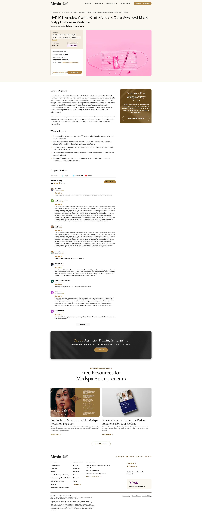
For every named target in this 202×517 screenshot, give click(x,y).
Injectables (53, 468)
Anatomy (53, 484)
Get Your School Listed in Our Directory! (135, 473)
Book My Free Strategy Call (136, 118)
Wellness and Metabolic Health (70, 62)
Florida (75, 475)
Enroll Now (74, 72)
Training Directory (55, 12)
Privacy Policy (126, 496)
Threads (53, 471)
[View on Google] (52, 189)
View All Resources (101, 444)
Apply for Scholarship (59, 72)
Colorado (76, 471)
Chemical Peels (55, 465)
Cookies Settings (147, 496)
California (76, 468)
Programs (88, 3)
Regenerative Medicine (57, 481)
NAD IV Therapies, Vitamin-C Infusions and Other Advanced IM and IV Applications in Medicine (101, 12)
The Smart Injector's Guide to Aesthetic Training (98, 466)
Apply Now (101, 349)
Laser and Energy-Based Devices (60, 478)
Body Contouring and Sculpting (59, 475)
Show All (54, 40)
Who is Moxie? (125, 3)
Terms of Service (136, 496)
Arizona (75, 465)
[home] (59, 3)
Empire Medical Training (67, 12)
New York (76, 478)
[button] (99, 3)
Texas (75, 481)
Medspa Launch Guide (92, 470)
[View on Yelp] (52, 226)
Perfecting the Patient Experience (96, 473)
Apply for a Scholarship (142, 3)
